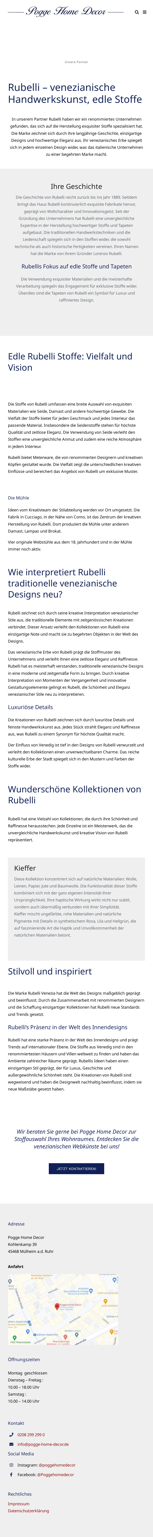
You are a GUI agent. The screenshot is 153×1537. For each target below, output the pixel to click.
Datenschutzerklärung (28, 1510)
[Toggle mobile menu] (145, 12)
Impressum (18, 1503)
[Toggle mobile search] (137, 12)
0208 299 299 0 (31, 1434)
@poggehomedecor (57, 1465)
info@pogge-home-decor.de (43, 1444)
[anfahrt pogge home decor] (63, 1276)
